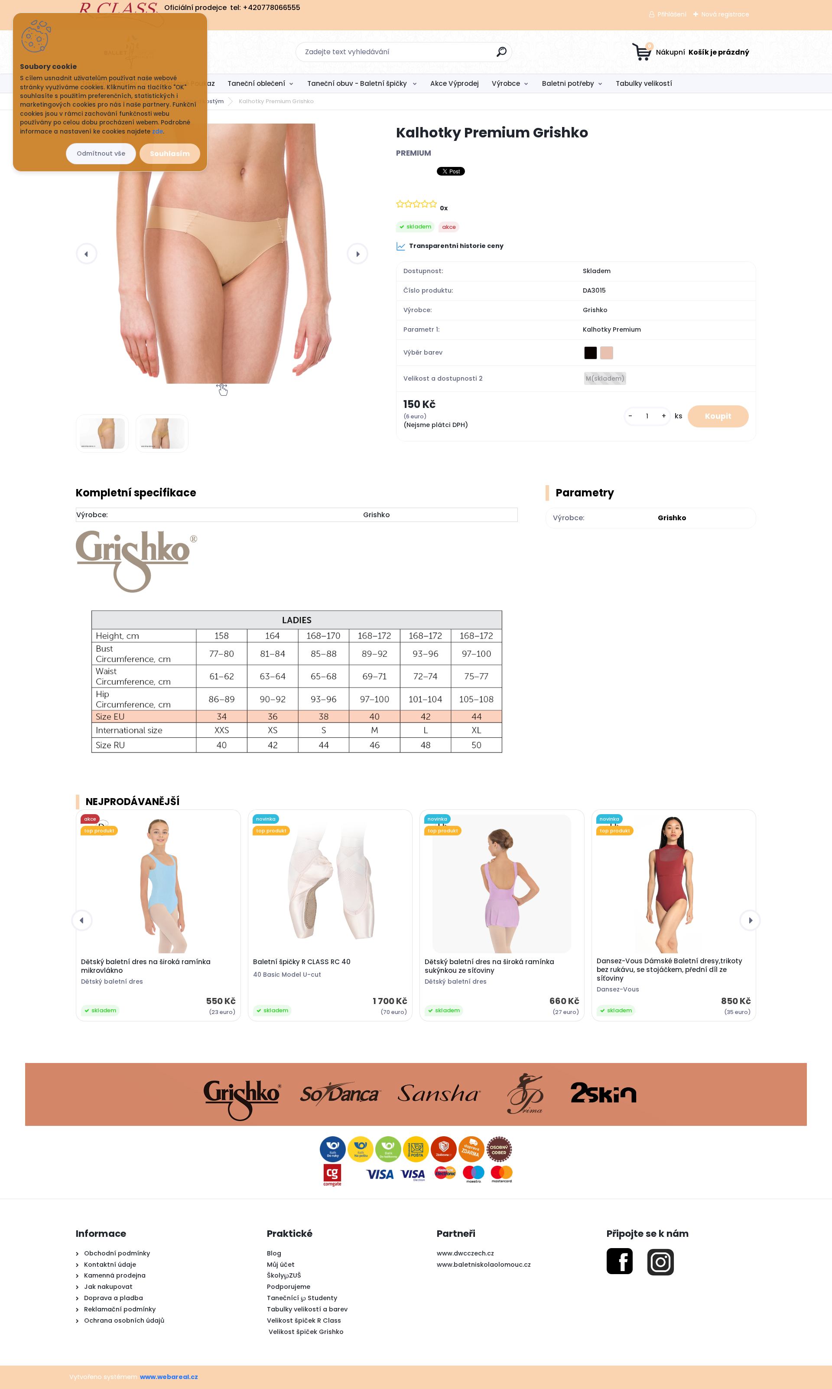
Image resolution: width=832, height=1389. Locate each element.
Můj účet (281, 1264)
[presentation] (87, 253)
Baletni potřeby (568, 83)
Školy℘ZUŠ (284, 1275)
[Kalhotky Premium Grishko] (222, 254)
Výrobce (506, 83)
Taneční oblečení (256, 83)
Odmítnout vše (101, 153)
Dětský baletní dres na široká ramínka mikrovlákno (146, 966)
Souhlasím (170, 154)
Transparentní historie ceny (456, 245)
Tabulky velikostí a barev (307, 1309)
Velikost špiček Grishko (305, 1331)
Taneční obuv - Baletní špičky (358, 83)
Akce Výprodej (454, 83)
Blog (274, 1253)
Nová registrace (725, 14)
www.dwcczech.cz (465, 1253)
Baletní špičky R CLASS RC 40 (302, 962)
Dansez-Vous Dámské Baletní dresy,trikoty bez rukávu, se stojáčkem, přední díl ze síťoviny (669, 970)
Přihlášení (672, 14)
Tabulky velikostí (644, 83)
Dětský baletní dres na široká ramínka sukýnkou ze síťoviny (489, 966)
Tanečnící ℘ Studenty (302, 1298)
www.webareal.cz (169, 1377)
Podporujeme (288, 1286)
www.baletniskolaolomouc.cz (484, 1264)
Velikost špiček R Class (304, 1320)
